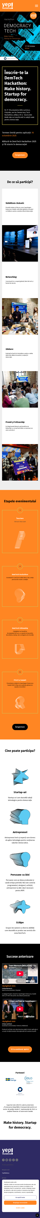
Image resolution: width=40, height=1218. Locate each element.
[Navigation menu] (36, 6)
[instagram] (6, 1160)
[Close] (37, 1215)
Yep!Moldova (5, 1173)
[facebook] (3, 1160)
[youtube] (10, 1160)
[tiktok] (13, 1160)
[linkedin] (17, 1160)
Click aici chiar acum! (20, 521)
